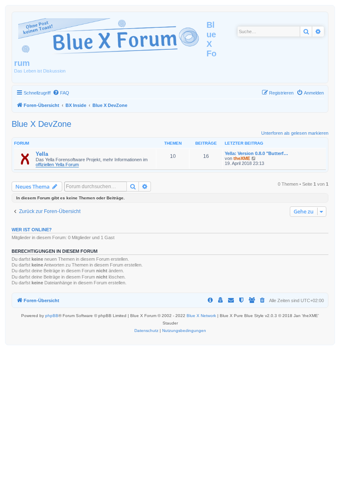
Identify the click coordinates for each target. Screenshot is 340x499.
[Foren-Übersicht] (110, 35)
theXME (241, 158)
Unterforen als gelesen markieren (294, 133)
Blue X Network (201, 315)
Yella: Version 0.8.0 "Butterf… (256, 153)
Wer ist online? (32, 229)
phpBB (51, 315)
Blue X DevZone (41, 123)
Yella (42, 154)
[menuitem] (61, 93)
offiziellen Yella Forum (57, 164)
